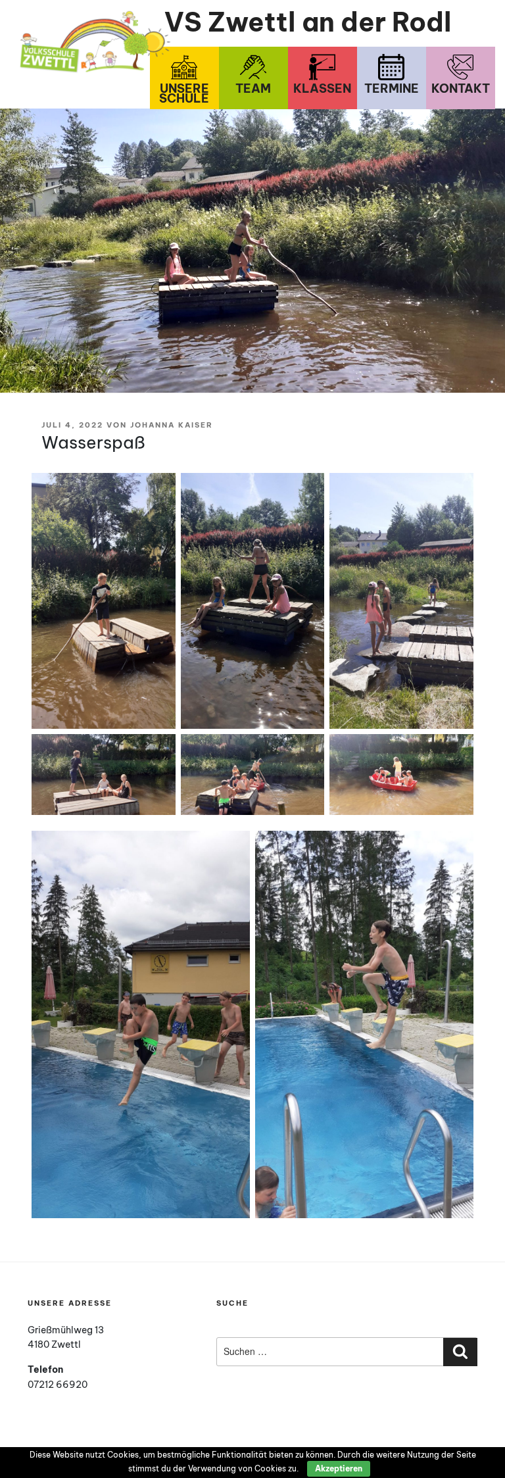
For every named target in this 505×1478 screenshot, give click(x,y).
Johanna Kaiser (171, 425)
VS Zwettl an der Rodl (308, 22)
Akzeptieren (338, 1468)
